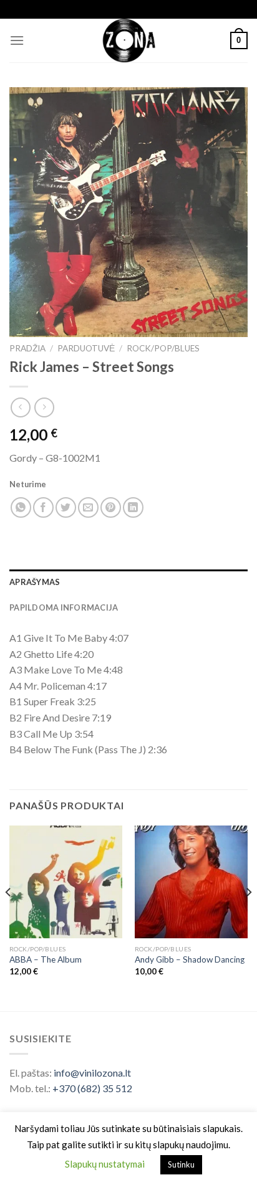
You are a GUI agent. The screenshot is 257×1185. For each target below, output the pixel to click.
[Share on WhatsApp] (21, 507)
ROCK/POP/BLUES (163, 348)
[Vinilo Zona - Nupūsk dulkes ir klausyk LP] (128, 40)
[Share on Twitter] (66, 507)
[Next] (248, 917)
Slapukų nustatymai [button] (105, 1163)
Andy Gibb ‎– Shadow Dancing (190, 959)
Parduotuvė (86, 348)
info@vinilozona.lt (92, 1072)
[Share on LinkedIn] (133, 507)
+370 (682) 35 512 (92, 1088)
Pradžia (27, 348)
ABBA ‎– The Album (45, 959)
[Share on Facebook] (43, 507)
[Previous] (8, 917)
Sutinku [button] (181, 1164)
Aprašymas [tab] (34, 582)
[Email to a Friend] (88, 507)
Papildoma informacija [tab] (63, 607)
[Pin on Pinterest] (110, 507)
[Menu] (16, 40)
